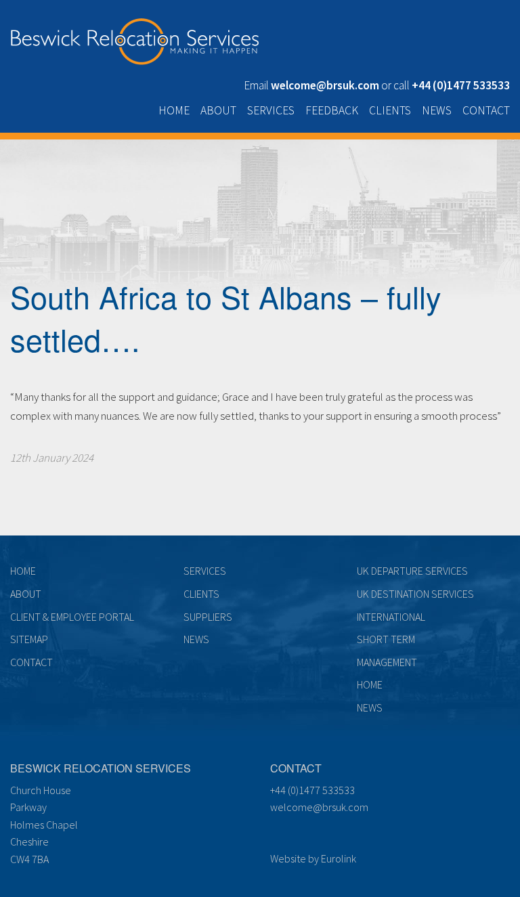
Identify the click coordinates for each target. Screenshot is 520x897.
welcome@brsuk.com (319, 807)
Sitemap (29, 639)
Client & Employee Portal (72, 616)
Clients (390, 110)
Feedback (331, 110)
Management (387, 662)
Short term (386, 639)
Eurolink (338, 858)
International (391, 616)
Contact (486, 110)
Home (174, 110)
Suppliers (207, 616)
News (437, 110)
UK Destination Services (415, 593)
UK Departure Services (412, 570)
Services (271, 110)
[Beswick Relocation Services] (134, 38)
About (218, 110)
